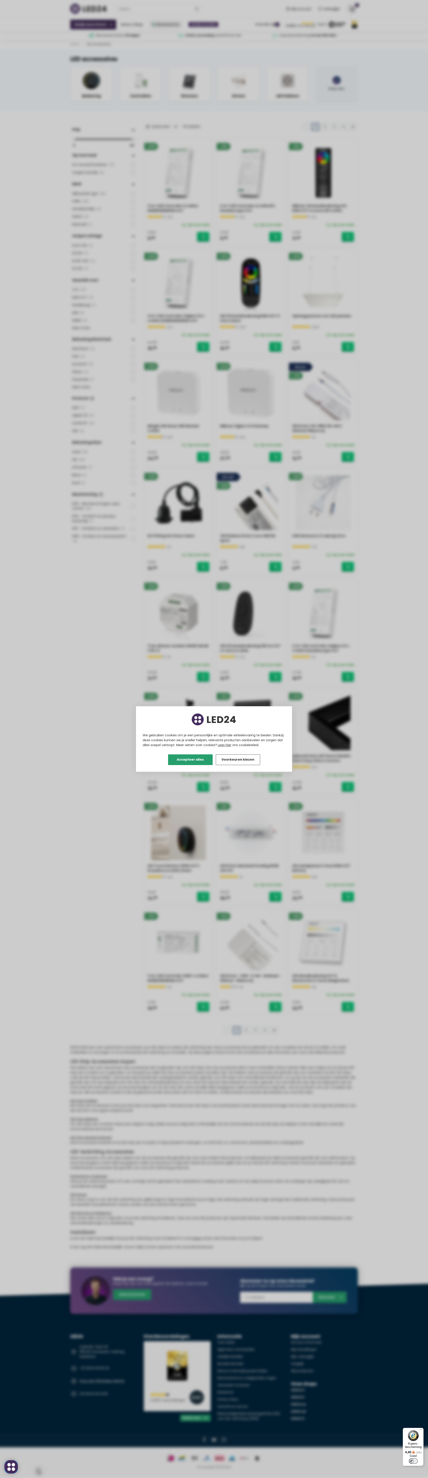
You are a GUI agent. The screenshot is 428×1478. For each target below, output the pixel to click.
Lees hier (224, 745)
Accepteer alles (190, 759)
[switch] (413, 1461)
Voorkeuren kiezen (238, 759)
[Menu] (421, 1430)
